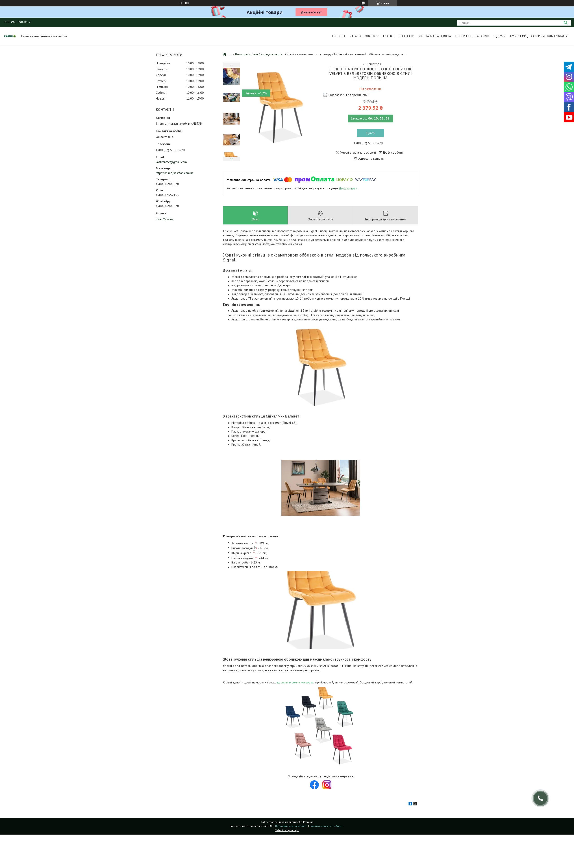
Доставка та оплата (435, 36)
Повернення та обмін (472, 36)
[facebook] (410, 804)
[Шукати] (566, 23)
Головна (338, 36)
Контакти (406, 36)
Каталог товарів (362, 36)
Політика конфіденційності (326, 826)
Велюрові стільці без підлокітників (258, 54)
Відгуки (500, 36)
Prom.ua (308, 822)
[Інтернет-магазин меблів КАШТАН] (10, 36)
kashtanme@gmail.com (171, 162)
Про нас (388, 36)
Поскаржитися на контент (291, 826)
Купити (370, 133)
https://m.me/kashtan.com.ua (175, 173)
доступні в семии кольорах (295, 682)
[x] (415, 804)
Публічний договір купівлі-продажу (538, 36)
